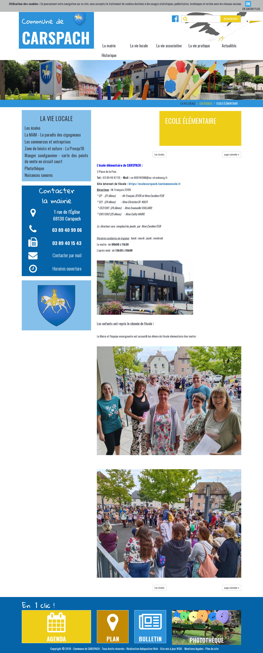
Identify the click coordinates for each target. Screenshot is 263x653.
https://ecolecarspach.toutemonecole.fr (155, 183)
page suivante (231, 154)
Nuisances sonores (39, 175)
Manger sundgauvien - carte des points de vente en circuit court (56, 158)
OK (248, 3)
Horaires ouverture (66, 268)
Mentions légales (193, 648)
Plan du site (212, 648)
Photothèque (34, 168)
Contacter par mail (67, 255)
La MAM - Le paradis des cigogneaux (53, 134)
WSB (179, 648)
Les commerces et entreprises (48, 141)
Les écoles (206, 103)
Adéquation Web (149, 648)
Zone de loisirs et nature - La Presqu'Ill (54, 148)
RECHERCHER (230, 19)
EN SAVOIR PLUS (251, 9)
